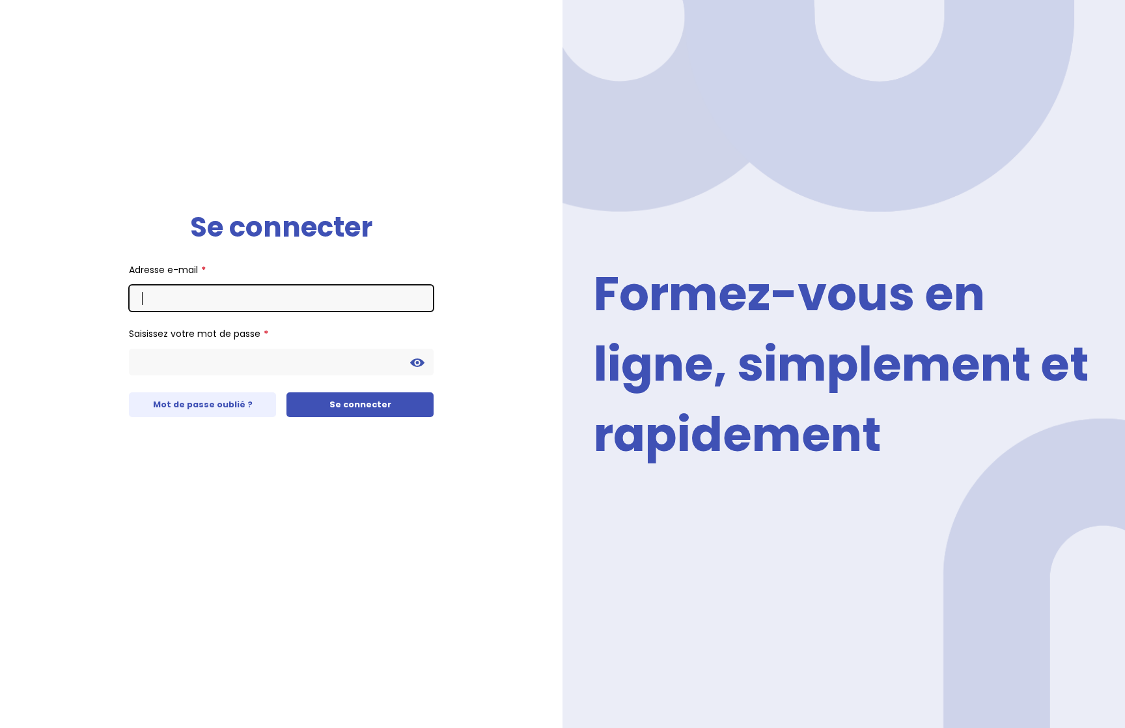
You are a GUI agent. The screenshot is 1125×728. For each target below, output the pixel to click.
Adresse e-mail (163, 269)
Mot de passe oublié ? (203, 404)
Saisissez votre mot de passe (194, 333)
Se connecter (360, 404)
